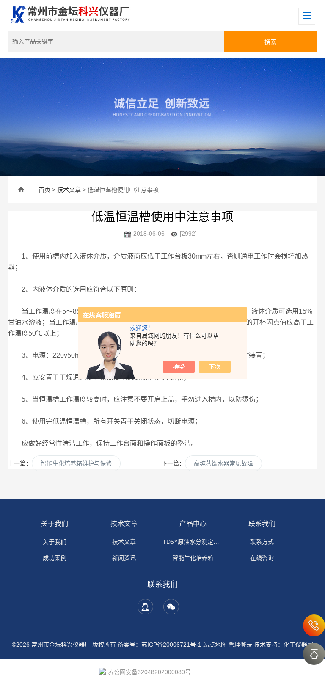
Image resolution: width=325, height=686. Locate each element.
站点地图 (215, 644)
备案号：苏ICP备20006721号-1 (159, 644)
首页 (44, 189)
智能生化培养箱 (193, 557)
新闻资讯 (124, 557)
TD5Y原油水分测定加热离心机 (192, 541)
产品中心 (193, 523)
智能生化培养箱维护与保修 (76, 463)
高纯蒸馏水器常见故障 (223, 463)
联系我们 (261, 523)
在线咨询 (262, 557)
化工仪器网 (298, 644)
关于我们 (54, 523)
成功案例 (54, 557)
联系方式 (262, 541)
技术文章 (69, 189)
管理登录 (240, 644)
